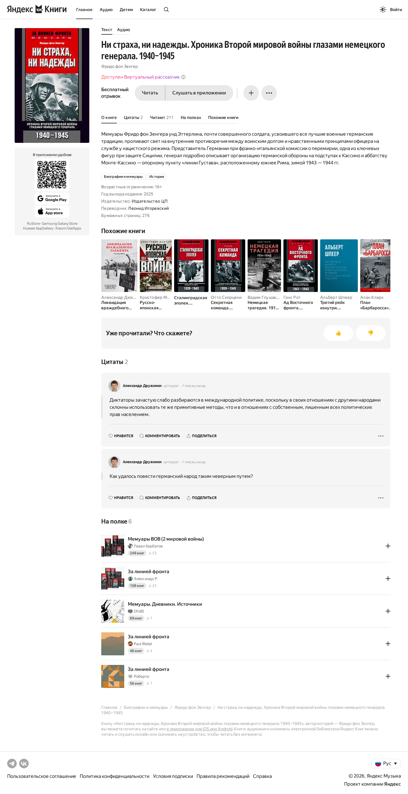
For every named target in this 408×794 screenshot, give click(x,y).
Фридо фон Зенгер (119, 66)
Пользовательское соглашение (41, 776)
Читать (150, 93)
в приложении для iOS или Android (199, 728)
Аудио (106, 9)
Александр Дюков (119, 297)
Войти (396, 9)
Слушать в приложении (199, 93)
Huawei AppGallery (38, 228)
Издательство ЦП (150, 201)
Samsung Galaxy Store (59, 223)
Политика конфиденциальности (114, 776)
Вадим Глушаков (264, 297)
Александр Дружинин (142, 386)
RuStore (33, 223)
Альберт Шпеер (336, 297)
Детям (126, 9)
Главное (84, 9)
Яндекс (392, 784)
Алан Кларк (372, 297)
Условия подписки (173, 776)
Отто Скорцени (226, 297)
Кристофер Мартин (159, 297)
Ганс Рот (292, 297)
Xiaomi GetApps (68, 228)
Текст (106, 29)
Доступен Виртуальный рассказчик (140, 77)
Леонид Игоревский (148, 208)
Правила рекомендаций (223, 776)
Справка (262, 776)
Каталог (148, 9)
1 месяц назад (193, 386)
